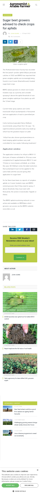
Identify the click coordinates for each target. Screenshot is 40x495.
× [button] (37, 470)
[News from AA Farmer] (20, 4)
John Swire (15, 33)
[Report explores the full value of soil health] (20, 335)
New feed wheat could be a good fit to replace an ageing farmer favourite (25, 411)
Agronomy (7, 15)
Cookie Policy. (27, 481)
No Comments (15, 36)
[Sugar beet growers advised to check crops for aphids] (20, 54)
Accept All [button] (10, 485)
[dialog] (20, 481)
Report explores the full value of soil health (18, 348)
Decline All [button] (29, 485)
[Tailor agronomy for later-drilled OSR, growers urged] (20, 365)
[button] (20, 491)
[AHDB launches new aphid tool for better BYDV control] (20, 303)
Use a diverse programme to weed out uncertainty (25, 435)
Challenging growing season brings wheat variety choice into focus (25, 424)
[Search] (36, 5)
